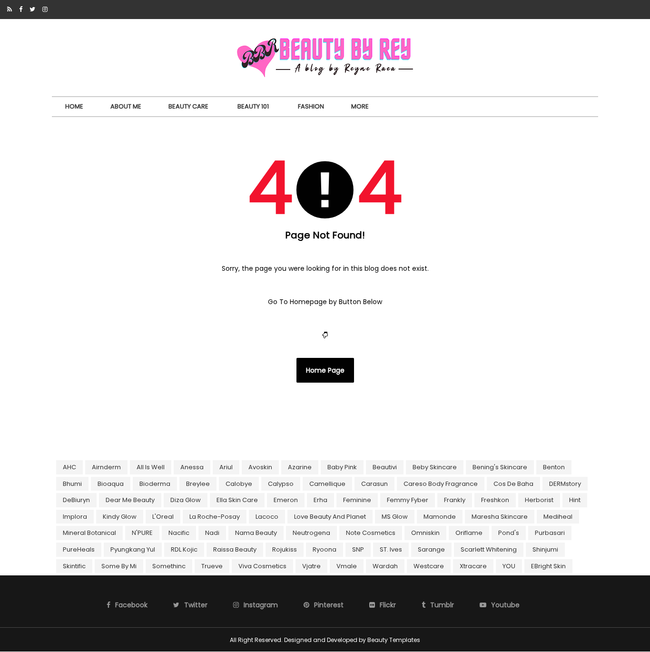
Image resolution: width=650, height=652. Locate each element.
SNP (358, 549)
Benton (554, 467)
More (360, 106)
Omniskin (425, 532)
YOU (508, 566)
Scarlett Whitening (489, 549)
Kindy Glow (120, 516)
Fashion (311, 106)
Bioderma (154, 483)
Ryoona (324, 549)
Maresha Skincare (500, 516)
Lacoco (267, 516)
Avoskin (260, 467)
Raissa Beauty (234, 549)
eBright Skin (548, 566)
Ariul (226, 467)
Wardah (385, 566)
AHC (69, 467)
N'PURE (142, 532)
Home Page (325, 370)
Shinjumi (545, 549)
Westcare (429, 566)
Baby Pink (342, 467)
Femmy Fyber (407, 499)
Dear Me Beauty (130, 499)
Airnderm (106, 467)
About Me (125, 106)
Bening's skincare (500, 467)
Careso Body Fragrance (441, 483)
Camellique (327, 483)
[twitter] (32, 9)
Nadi (212, 532)
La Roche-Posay (214, 516)
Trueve (212, 566)
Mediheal (557, 516)
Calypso (281, 483)
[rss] (9, 9)
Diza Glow (185, 499)
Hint (575, 499)
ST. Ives (391, 549)
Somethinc (169, 566)
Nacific (178, 532)
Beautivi (385, 467)
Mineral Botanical (89, 532)
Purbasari (550, 532)
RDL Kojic (184, 549)
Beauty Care (188, 106)
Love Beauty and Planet (330, 516)
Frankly (454, 499)
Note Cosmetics (370, 532)
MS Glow (395, 516)
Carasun (374, 483)
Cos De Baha (513, 483)
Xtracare (473, 566)
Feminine (357, 499)
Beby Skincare (435, 467)
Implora (75, 516)
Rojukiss (284, 549)
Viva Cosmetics (262, 566)
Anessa (192, 467)
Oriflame (469, 532)
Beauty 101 (253, 106)
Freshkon (495, 499)
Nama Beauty (256, 532)
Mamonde (439, 516)
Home (74, 106)
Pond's (508, 532)
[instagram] (45, 9)
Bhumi (72, 483)
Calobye (239, 483)
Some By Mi (119, 566)
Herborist (539, 499)
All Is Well (151, 467)
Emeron (286, 499)
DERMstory (565, 483)
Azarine (300, 467)
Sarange (431, 549)
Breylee (198, 483)
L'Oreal (163, 516)
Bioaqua (111, 483)
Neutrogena (311, 532)
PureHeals (79, 549)
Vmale (346, 566)
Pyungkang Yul (132, 549)
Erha (320, 499)
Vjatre (311, 566)
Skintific (74, 566)
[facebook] (20, 9)
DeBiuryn (76, 499)
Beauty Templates (393, 640)
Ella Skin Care (237, 499)
